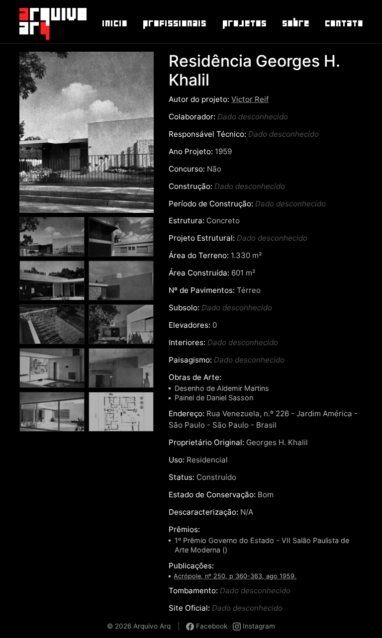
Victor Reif (250, 99)
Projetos (244, 23)
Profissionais (174, 23)
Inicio (114, 23)
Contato (343, 23)
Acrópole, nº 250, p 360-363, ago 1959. (235, 576)
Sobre (295, 23)
